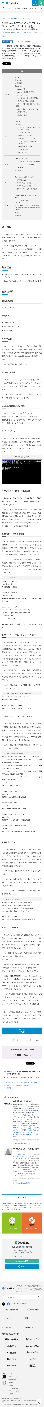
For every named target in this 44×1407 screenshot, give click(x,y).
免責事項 (10, 1382)
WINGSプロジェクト (21, 1117)
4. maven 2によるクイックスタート (28, 138)
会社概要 (10, 1385)
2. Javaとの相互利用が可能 (25, 92)
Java (4, 36)
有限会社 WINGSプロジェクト (26, 1155)
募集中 (28, 1167)
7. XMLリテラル (22, 112)
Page (7, 137)
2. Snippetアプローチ (23, 132)
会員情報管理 (12, 1379)
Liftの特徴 (18, 124)
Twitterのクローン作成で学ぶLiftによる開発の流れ (22, 1083)
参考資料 (18, 216)
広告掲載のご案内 (33, 1310)
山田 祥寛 (4, 32)
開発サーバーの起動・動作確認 (27, 189)
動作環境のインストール (24, 180)
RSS (21, 1171)
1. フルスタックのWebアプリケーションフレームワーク (28, 128)
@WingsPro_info (29, 1171)
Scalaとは (18, 86)
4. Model (19, 170)
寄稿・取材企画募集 (11, 1310)
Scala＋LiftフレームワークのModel (17, 1086)
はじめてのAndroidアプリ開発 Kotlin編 (24, 1133)
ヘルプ (10, 1374)
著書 (34, 1169)
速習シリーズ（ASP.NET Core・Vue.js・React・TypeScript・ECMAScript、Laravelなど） (25, 1125)
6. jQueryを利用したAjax (24, 146)
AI (9, 8)
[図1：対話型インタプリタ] (22, 471)
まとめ (17, 213)
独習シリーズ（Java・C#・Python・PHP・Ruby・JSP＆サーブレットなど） (26, 1121)
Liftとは (17, 121)
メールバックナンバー (23, 1256)
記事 (26, 1318)
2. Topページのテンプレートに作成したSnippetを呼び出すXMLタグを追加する (28, 207)
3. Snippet (20, 168)
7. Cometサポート (22, 149)
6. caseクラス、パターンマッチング (28, 109)
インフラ (33, 8)
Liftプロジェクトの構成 (24, 186)
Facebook (22, 1176)
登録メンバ (27, 1165)
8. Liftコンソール (22, 152)
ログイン (23, 1266)
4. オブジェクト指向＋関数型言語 (27, 98)
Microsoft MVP (31, 1111)
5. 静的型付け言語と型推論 (25, 101)
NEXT (37, 1040)
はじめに (18, 77)
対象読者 (18, 80)
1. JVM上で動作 (22, 89)
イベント (5, 1327)
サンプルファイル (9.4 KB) (22, 41)
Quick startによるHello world (24, 177)
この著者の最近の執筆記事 (21, 1144)
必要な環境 (18, 83)
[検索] (3, 8)
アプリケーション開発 (19, 8)
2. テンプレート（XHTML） (26, 165)
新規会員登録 (23, 1261)
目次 (22, 71)
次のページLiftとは (22, 1031)
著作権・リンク (12, 1376)
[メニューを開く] (3, 3)
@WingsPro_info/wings (25, 1174)
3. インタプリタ (22, 95)
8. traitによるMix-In (23, 115)
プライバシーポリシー (14, 1391)
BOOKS (28, 1327)
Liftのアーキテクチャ (22, 159)
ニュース (5, 1318)
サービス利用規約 (13, 1388)
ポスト (7, 64)
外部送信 (10, 1394)
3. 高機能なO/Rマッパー (24, 135)
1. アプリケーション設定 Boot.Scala (28, 162)
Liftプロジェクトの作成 (24, 183)
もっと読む (7, 1088)
